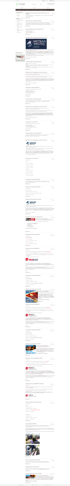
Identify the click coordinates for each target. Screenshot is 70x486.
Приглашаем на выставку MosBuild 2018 (32, 304)
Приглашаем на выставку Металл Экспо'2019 (33, 199)
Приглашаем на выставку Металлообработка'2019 (34, 216)
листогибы (18, 21)
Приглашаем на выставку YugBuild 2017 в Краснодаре (35, 383)
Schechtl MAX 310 (36, 209)
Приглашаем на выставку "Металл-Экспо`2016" (34, 473)
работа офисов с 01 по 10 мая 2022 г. (32, 121)
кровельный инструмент (20, 20)
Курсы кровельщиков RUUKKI (31, 423)
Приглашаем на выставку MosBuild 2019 (32, 248)
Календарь (18, 15)
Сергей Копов (53, 235)
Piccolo (35, 264)
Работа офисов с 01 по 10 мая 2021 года (32, 158)
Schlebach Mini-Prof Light (45, 263)
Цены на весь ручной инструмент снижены (33, 459)
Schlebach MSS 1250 (46, 264)
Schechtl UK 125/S (49, 318)
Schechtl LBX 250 (50, 371)
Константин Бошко (52, 474)
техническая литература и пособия (20, 30)
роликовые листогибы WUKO (19, 25)
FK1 (53, 372)
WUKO (31, 269)
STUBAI (48, 428)
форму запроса (43, 254)
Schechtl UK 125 (39, 52)
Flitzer (34, 264)
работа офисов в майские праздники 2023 (32, 87)
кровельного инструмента (40, 321)
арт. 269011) (38, 15)
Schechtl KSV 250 (47, 52)
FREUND (51, 428)
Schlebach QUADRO (44, 350)
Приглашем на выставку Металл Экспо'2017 (33, 343)
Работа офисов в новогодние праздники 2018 (33, 329)
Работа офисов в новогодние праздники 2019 (33, 275)
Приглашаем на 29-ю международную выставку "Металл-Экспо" (36, 72)
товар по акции (19, 32)
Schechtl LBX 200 (37, 151)
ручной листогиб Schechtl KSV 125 (41, 114)
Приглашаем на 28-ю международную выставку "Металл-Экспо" (36, 106)
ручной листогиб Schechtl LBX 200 (35, 113)
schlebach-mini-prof (33, 371)
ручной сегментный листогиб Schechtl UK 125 (32, 114)
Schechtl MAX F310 (30, 52)
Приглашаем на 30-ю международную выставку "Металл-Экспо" (36, 37)
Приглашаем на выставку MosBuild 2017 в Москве (34, 358)
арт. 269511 (29, 16)
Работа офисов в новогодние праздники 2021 (33, 179)
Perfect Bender (48, 268)
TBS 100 (33, 372)
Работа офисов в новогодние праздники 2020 (33, 186)
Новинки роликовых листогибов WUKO (32, 466)
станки (18, 28)
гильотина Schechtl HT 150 (42, 113)
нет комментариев (28, 17)
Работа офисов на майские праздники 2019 (33, 234)
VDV (53, 38)
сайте (34, 117)
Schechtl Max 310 (32, 318)
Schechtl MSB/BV (43, 151)
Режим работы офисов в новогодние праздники (33, 20)
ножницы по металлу (19, 23)
